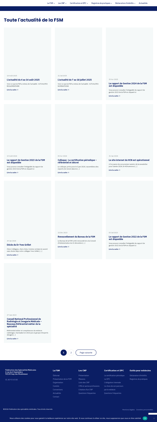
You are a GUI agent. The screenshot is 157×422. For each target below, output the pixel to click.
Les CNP (61, 3)
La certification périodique (114, 375)
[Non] (154, 418)
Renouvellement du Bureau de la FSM (76, 236)
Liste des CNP (84, 382)
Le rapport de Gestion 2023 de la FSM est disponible (26, 161)
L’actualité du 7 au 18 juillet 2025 (75, 79)
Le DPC (107, 379)
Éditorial (56, 375)
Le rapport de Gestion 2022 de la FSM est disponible (128, 238)
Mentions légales (128, 410)
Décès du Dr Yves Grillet (19, 244)
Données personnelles (144, 410)
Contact (56, 397)
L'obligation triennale (112, 382)
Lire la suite (11, 90)
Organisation (58, 382)
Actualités (143, 3)
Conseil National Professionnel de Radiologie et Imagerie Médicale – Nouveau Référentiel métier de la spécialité (24, 323)
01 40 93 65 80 (11, 379)
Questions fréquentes (87, 393)
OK (145, 418)
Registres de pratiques (101, 3)
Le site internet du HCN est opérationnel (129, 160)
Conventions (58, 389)
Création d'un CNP (85, 389)
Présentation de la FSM (62, 379)
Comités (56, 386)
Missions (81, 379)
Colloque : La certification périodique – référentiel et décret (77, 161)
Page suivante (86, 352)
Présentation (83, 375)
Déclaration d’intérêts (124, 3)
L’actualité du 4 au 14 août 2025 (23, 79)
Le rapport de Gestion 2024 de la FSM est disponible (128, 84)
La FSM (50, 3)
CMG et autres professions (88, 386)
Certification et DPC (78, 3)
